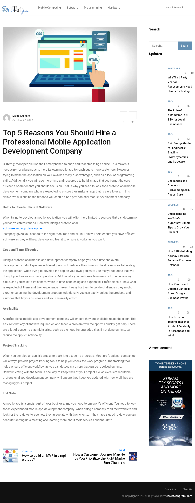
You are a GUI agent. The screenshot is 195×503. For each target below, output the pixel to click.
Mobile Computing (49, 7)
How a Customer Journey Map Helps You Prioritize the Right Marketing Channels (99, 458)
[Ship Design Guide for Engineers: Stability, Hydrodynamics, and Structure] (156, 139)
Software (72, 7)
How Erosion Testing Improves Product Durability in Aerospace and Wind (179, 326)
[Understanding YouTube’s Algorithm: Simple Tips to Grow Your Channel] (156, 209)
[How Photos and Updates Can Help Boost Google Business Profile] (156, 280)
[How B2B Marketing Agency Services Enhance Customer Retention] (156, 247)
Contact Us (170, 489)
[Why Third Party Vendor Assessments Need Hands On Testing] (156, 73)
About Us (187, 489)
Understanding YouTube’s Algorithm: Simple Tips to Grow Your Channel (179, 223)
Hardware (114, 7)
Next (122, 450)
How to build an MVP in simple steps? (44, 457)
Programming (93, 7)
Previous (27, 451)
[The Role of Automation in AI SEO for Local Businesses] (156, 106)
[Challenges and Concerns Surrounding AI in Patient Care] (156, 176)
